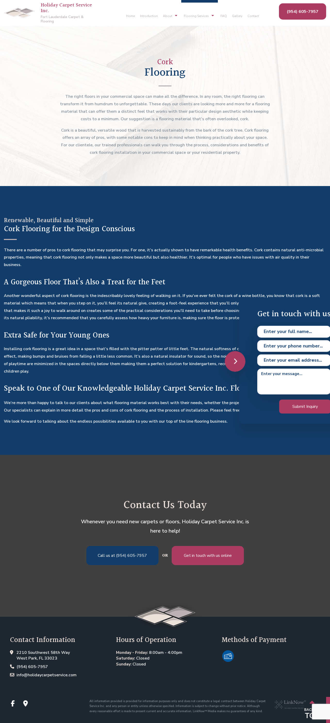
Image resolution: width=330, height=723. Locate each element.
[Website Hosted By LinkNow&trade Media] (290, 702)
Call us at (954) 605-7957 (122, 555)
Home (130, 16)
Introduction (149, 16)
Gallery (237, 16)
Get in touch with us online (208, 555)
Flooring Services (196, 16)
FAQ (223, 16)
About (167, 16)
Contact (253, 16)
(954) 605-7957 (302, 11)
